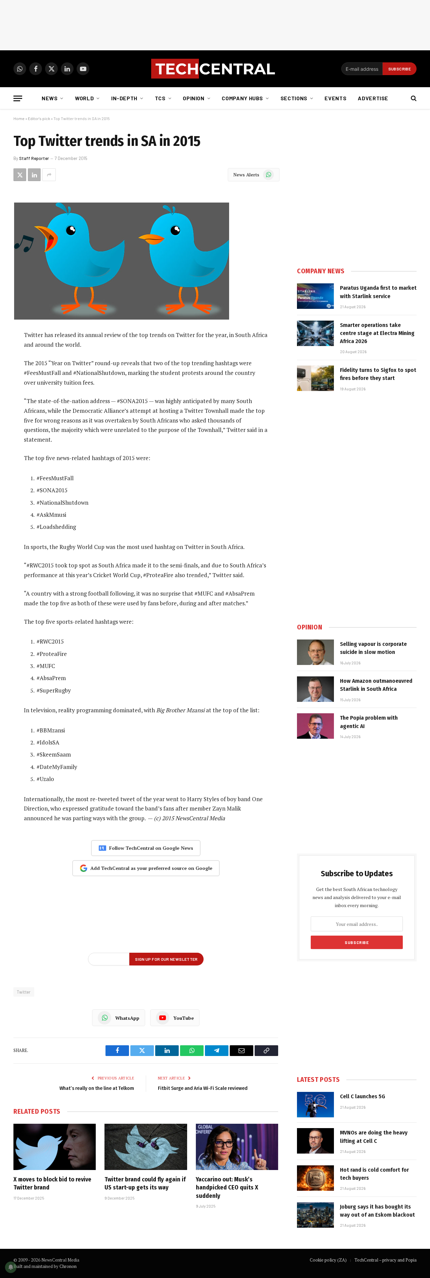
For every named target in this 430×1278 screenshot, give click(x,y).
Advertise (373, 98)
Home (19, 118)
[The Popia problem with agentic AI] (315, 726)
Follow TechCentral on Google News (151, 848)
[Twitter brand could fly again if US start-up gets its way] (145, 1147)
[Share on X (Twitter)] (19, 174)
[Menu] (17, 98)
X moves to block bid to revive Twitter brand (52, 1183)
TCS (160, 98)
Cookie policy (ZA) (328, 1260)
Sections (294, 98)
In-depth (124, 98)
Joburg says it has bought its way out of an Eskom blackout (377, 1210)
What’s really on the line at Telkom (96, 1088)
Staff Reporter (34, 158)
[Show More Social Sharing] (49, 174)
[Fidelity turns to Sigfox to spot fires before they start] (315, 378)
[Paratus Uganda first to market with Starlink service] (315, 296)
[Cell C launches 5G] (315, 1104)
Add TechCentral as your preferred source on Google (151, 868)
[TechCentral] (215, 68)
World (84, 98)
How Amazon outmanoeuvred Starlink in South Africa (376, 684)
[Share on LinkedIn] (34, 174)
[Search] (413, 98)
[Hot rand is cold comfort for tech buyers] (315, 1178)
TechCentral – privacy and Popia (385, 1260)
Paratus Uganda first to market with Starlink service (378, 291)
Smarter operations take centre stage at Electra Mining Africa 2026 (377, 333)
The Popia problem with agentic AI (369, 721)
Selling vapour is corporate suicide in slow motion (373, 648)
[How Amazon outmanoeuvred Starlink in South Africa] (315, 689)
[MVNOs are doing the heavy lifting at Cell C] (315, 1141)
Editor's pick (39, 118)
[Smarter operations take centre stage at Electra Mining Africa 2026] (315, 333)
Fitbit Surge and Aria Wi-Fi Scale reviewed (203, 1088)
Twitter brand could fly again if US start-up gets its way (145, 1183)
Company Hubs (242, 98)
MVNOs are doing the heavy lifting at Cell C (373, 1136)
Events (335, 98)
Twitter (24, 992)
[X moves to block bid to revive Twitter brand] (54, 1147)
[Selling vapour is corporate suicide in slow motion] (315, 652)
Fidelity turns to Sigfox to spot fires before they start (378, 374)
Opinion (193, 98)
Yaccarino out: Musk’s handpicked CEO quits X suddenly (227, 1188)
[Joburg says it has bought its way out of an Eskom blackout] (315, 1215)
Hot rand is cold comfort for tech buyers (374, 1173)
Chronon (68, 1266)
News (50, 98)
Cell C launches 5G (362, 1096)
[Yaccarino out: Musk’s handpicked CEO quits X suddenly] (237, 1147)
